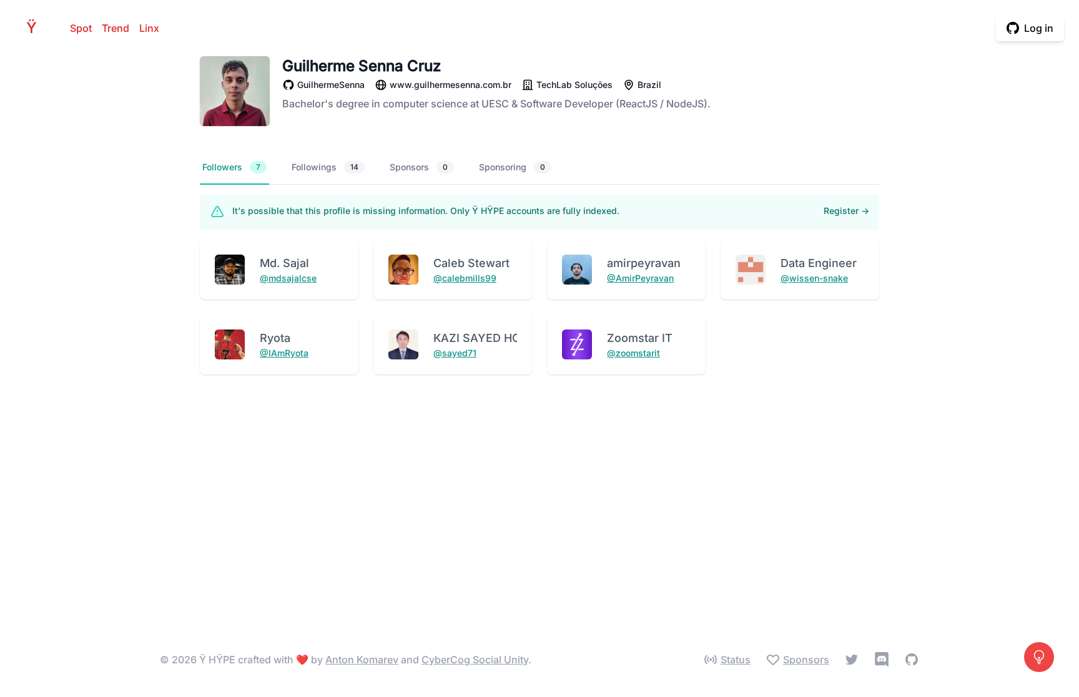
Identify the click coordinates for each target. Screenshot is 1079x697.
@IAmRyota (284, 353)
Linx (149, 28)
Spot (81, 28)
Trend (115, 28)
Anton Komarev (361, 659)
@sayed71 (454, 353)
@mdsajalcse (288, 278)
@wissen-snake (814, 278)
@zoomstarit (633, 353)
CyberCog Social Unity (474, 659)
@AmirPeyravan (640, 278)
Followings (325, 167)
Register (846, 210)
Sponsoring (512, 167)
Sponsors (419, 167)
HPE (35, 28)
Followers (231, 167)
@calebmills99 (464, 278)
